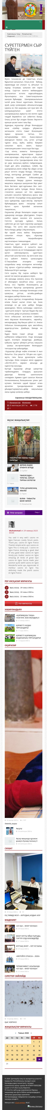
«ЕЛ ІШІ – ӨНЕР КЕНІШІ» (26, 926)
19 (17, 1055)
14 (28, 1050)
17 (7, 1055)
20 (22, 1055)
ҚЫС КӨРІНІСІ (11, 1022)
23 (39, 1055)
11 (12, 1050)
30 (39, 1059)
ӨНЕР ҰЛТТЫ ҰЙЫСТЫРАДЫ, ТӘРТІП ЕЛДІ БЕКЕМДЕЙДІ (28, 937)
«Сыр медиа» (20, 1102)
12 (17, 1050)
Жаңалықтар (15, 402)
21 (28, 1055)
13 (22, 1050)
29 (34, 1059)
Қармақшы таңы (33, 11)
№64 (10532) (14, 592)
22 (34, 1055)
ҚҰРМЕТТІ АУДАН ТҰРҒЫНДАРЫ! (23, 626)
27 (22, 1059)
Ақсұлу (19, 828)
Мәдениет (26, 402)
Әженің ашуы (11, 823)
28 (28, 1059)
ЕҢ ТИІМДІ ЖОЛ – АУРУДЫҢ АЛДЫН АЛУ (22, 915)
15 (34, 1050)
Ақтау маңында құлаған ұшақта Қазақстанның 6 (26, 839)
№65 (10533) (14, 588)
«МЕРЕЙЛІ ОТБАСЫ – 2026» (28, 956)
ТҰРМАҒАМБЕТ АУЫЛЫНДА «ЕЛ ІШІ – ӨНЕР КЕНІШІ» (28, 967)
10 (7, 1050)
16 (39, 1050)
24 (7, 1059)
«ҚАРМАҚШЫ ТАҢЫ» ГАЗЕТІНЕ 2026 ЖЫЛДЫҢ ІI (27, 616)
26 (17, 1059)
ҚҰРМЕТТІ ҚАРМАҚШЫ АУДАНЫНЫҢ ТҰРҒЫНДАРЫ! (28, 636)
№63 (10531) (14, 596)
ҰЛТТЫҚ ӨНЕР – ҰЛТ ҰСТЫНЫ (29, 946)
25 (12, 1059)
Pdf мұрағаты (25, 603)
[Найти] (40, 21)
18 (12, 1055)
